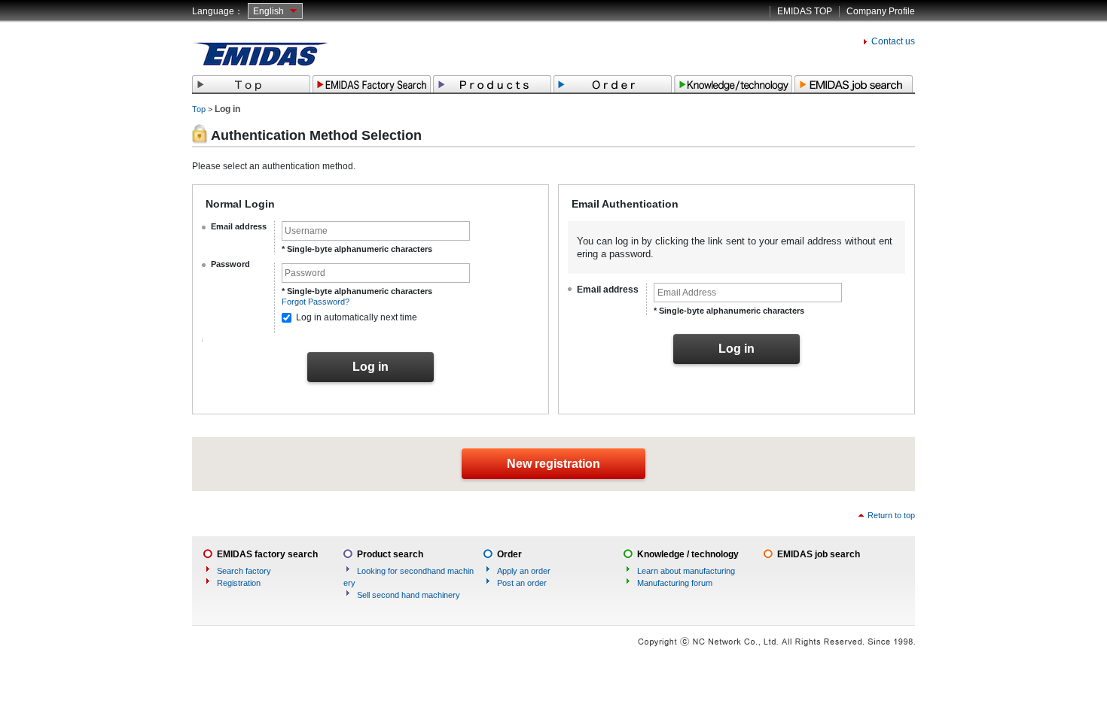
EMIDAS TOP (804, 11)
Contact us (893, 41)
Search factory (244, 570)
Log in (370, 366)
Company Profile (880, 11)
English (268, 11)
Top (199, 109)
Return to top (891, 515)
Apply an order (523, 570)
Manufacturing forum (674, 582)
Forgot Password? (315, 301)
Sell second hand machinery (408, 594)
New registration (553, 463)
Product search (390, 554)
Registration (239, 582)
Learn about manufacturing (686, 570)
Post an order (522, 582)
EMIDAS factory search (267, 554)
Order (509, 554)
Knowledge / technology (688, 554)
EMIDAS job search (818, 554)
